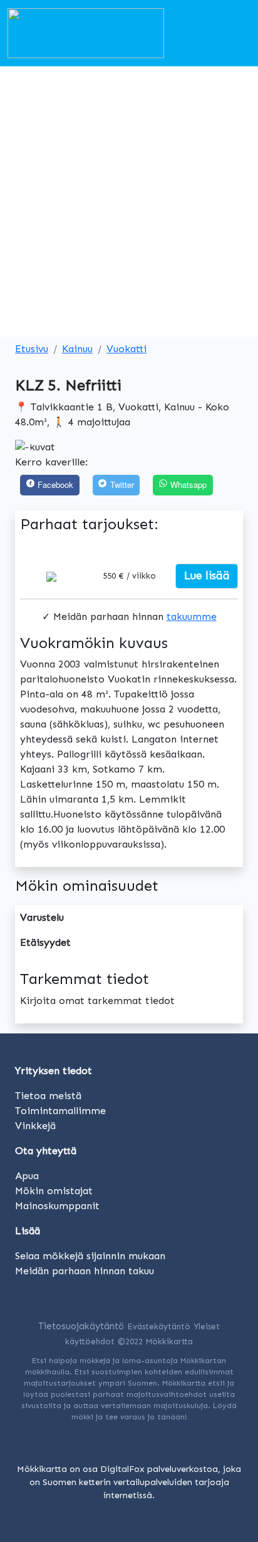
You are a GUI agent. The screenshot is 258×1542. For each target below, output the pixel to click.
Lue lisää (207, 575)
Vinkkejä (35, 1126)
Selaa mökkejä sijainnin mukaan (90, 1256)
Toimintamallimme (60, 1111)
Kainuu (77, 349)
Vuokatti (126, 349)
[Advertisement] (129, 201)
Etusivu (31, 349)
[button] (32, 447)
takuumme (192, 616)
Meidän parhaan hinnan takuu (84, 1271)
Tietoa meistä (48, 1096)
